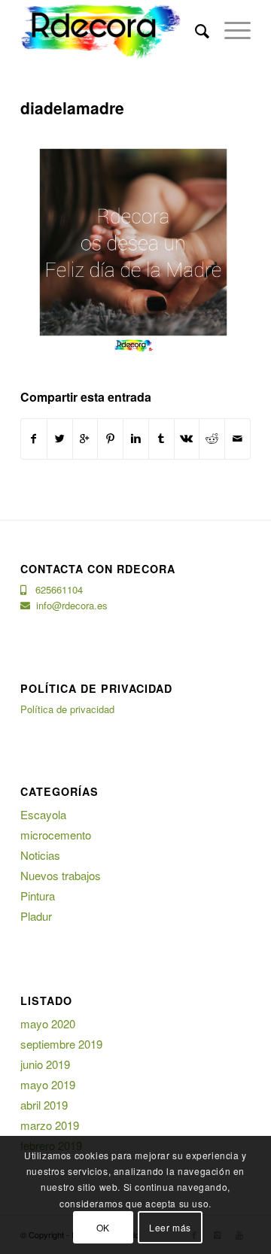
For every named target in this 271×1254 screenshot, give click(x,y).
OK (103, 1227)
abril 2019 (44, 1105)
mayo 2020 (47, 1023)
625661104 (54, 589)
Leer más (170, 1227)
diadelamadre (72, 107)
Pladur (36, 916)
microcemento (55, 835)
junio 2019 (45, 1064)
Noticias (40, 855)
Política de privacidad (67, 709)
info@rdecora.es (69, 605)
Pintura (37, 895)
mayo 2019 (47, 1084)
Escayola (43, 814)
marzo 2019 (49, 1125)
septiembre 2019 (61, 1044)
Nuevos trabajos (60, 875)
